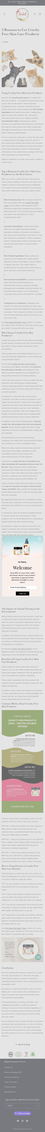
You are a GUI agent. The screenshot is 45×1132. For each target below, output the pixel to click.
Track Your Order (10, 1082)
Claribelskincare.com (25, 1129)
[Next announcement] (41, 2)
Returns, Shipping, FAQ (12, 1072)
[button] (4, 14)
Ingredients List (10, 1092)
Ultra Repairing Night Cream (16, 322)
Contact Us (8, 1067)
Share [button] (6, 42)
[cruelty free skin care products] (22, 604)
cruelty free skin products (22, 649)
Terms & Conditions (11, 1077)
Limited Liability (10, 1087)
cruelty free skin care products (24, 364)
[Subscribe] (37, 1105)
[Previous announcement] (4, 2)
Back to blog (24, 1044)
